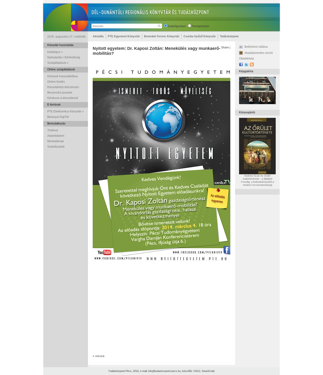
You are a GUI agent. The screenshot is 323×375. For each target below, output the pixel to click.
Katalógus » (55, 52)
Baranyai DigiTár (58, 117)
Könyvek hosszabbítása (62, 76)
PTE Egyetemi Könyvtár (124, 36)
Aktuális (98, 36)
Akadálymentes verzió (258, 53)
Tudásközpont (229, 36)
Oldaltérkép (246, 58)
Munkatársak (55, 141)
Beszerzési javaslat (59, 92)
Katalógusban (177, 26)
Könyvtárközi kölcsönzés (63, 87)
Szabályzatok (56, 146)
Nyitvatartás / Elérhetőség (63, 57)
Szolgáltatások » (58, 62)
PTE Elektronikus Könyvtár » (65, 111)
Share (225, 47)
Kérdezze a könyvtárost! (62, 98)
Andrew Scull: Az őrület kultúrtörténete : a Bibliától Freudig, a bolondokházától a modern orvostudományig (257, 180)
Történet (52, 130)
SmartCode (208, 371)
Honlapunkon (200, 26)
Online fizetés (56, 81)
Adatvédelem (55, 135)
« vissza (98, 356)
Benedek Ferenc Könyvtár (161, 36)
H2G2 (196, 371)
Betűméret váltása (256, 46)
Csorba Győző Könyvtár (199, 36)
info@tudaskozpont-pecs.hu (164, 371)
